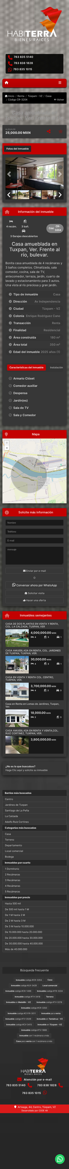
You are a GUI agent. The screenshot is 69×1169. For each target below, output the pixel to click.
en (18, 1002)
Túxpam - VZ (35, 96)
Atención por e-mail (37, 1079)
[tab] (17, 149)
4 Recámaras (12, 885)
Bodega (9, 856)
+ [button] (7, 443)
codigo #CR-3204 (29, 980)
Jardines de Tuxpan (16, 804)
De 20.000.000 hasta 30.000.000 (24, 937)
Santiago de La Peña (17, 810)
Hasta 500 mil (13, 903)
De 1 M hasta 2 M (15, 915)
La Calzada (11, 816)
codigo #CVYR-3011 (22, 1013)
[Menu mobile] (6, 83)
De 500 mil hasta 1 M (17, 909)
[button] (9, 174)
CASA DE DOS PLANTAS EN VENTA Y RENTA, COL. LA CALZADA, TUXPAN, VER (32, 625)
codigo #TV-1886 (34, 1030)
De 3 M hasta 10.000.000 (19, 926)
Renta (20, 96)
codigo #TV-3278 (49, 1002)
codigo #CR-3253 (34, 1008)
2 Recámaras (12, 874)
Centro (9, 799)
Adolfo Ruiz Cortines (17, 821)
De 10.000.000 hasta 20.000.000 (23, 932)
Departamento (13, 845)
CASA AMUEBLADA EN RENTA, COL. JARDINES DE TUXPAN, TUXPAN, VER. (33, 652)
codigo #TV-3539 (18, 1019)
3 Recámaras (12, 880)
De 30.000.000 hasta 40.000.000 (24, 943)
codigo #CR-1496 (18, 991)
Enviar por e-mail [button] (36, 570)
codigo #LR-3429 (24, 985)
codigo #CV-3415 (19, 1024)
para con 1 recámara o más (34, 1041)
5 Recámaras (12, 891)
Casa (49, 96)
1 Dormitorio (12, 868)
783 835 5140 (23, 56)
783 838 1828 (23, 63)
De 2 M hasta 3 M (15, 920)
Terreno (9, 839)
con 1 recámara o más (34, 1035)
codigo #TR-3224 (50, 991)
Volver (60, 99)
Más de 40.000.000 (16, 949)
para (50, 1013)
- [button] (7, 447)
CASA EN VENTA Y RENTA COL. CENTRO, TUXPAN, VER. (29, 679)
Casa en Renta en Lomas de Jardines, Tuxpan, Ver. (32, 705)
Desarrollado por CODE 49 (35, 1110)
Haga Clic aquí (13, 770)
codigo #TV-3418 (27, 996)
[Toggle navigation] (60, 83)
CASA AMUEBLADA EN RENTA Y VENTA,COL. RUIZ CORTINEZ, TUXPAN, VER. (32, 732)
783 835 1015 (22, 69)
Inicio (11, 96)
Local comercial (14, 851)
